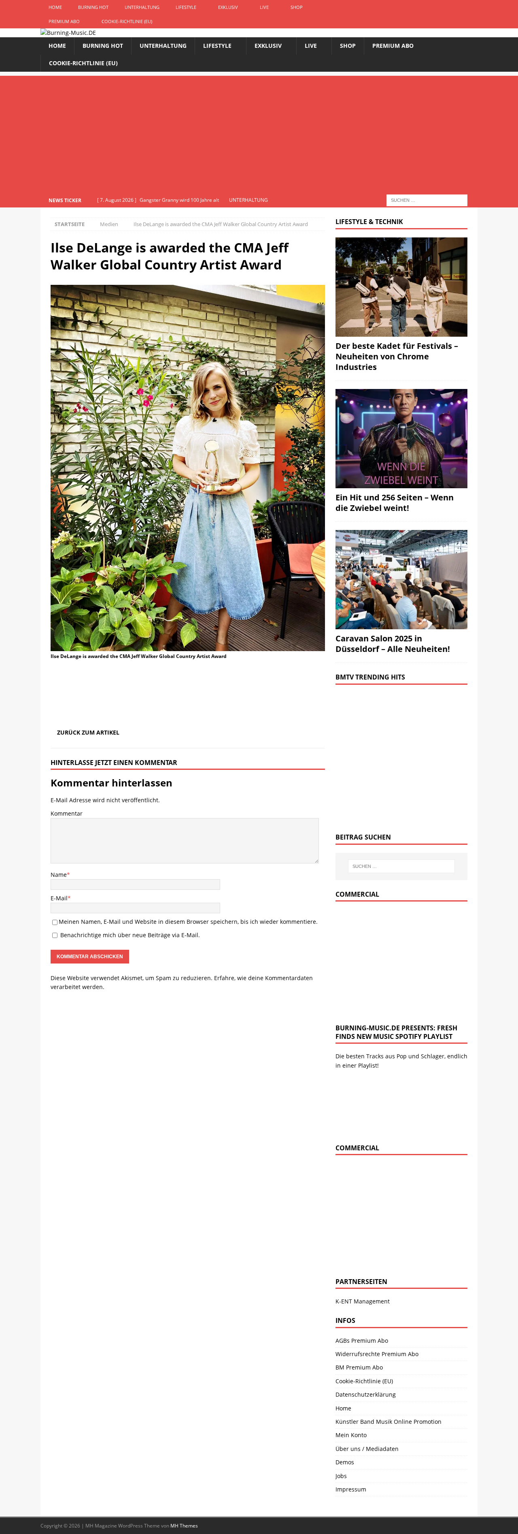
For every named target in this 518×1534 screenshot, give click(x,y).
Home (55, 7)
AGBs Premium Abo (361, 1340)
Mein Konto (351, 1435)
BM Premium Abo (359, 1367)
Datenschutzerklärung (365, 1394)
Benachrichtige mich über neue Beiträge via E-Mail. (130, 935)
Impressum (350, 1489)
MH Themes (184, 1525)
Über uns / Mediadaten (367, 1449)
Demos (344, 1462)
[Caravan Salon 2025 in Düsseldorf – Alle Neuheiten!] (401, 579)
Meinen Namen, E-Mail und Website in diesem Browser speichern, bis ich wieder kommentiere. (188, 921)
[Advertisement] (259, 132)
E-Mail (59, 898)
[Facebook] (455, 7)
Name (59, 874)
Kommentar (67, 813)
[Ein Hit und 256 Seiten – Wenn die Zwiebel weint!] (401, 438)
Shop (297, 7)
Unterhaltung (142, 7)
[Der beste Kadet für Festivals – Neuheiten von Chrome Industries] (401, 287)
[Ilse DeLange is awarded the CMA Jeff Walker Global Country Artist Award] (188, 646)
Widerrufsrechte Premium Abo (376, 1354)
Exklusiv (228, 7)
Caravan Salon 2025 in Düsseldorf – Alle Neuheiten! (392, 643)
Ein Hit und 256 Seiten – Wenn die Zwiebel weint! (394, 502)
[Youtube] (470, 7)
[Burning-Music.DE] (68, 32)
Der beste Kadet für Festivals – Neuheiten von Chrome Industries (396, 356)
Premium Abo (64, 21)
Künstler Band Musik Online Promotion (388, 1421)
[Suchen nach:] (426, 199)
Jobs (341, 1476)
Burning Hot (93, 7)
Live (264, 7)
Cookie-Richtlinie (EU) (127, 21)
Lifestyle (186, 7)
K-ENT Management (362, 1301)
